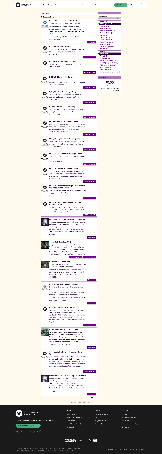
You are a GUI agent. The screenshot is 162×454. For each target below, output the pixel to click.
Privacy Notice (122, 449)
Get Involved (65, 5)
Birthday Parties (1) (106, 33)
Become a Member (129, 417)
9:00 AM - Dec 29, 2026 (89, 198)
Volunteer (126, 421)
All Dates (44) (104, 53)
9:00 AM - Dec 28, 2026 (89, 181)
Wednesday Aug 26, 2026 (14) (109, 60)
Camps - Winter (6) (106, 40)
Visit (42, 5)
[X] (26, 431)
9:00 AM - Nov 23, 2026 (89, 87)
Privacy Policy (112, 449)
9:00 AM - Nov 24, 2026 (89, 102)
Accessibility (72, 421)
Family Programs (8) (107, 42)
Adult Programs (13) (106, 28)
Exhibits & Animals (102, 414)
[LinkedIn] (30, 431)
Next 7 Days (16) (105, 67)
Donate (125, 414)
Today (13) (103, 56)
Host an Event (73, 427)
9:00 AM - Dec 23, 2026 (89, 164)
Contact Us (126, 427)
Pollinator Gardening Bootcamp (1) (107, 47)
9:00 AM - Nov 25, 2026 (89, 117)
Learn (76, 5)
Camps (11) (103, 35)
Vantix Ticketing (87, 402)
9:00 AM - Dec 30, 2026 (89, 214)
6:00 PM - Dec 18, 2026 (89, 257)
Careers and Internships (131, 424)
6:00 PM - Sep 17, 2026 (75, 257)
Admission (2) (104, 26)
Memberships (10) (106, 44)
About (97, 5)
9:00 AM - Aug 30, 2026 (89, 371)
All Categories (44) (106, 24)
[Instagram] (39, 431)
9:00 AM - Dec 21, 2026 (89, 134)
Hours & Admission (74, 417)
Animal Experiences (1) (107, 30)
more (57, 39)
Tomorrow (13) (105, 58)
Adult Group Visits (74, 424)
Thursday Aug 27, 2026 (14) (109, 63)
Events (98, 417)
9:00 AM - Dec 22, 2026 (89, 149)
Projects (98, 424)
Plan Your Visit (73, 414)
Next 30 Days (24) (106, 69)
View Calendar (91, 42)
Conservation (86, 5)
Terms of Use (133, 449)
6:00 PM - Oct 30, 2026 (89, 325)
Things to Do (52, 5)
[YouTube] (17, 431)
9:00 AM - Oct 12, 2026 (89, 57)
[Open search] (144, 5)
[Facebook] (21, 431)
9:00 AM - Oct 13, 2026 (89, 72)
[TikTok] (34, 431)
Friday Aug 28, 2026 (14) (108, 65)
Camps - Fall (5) (105, 37)
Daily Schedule (100, 421)
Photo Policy (142, 449)
